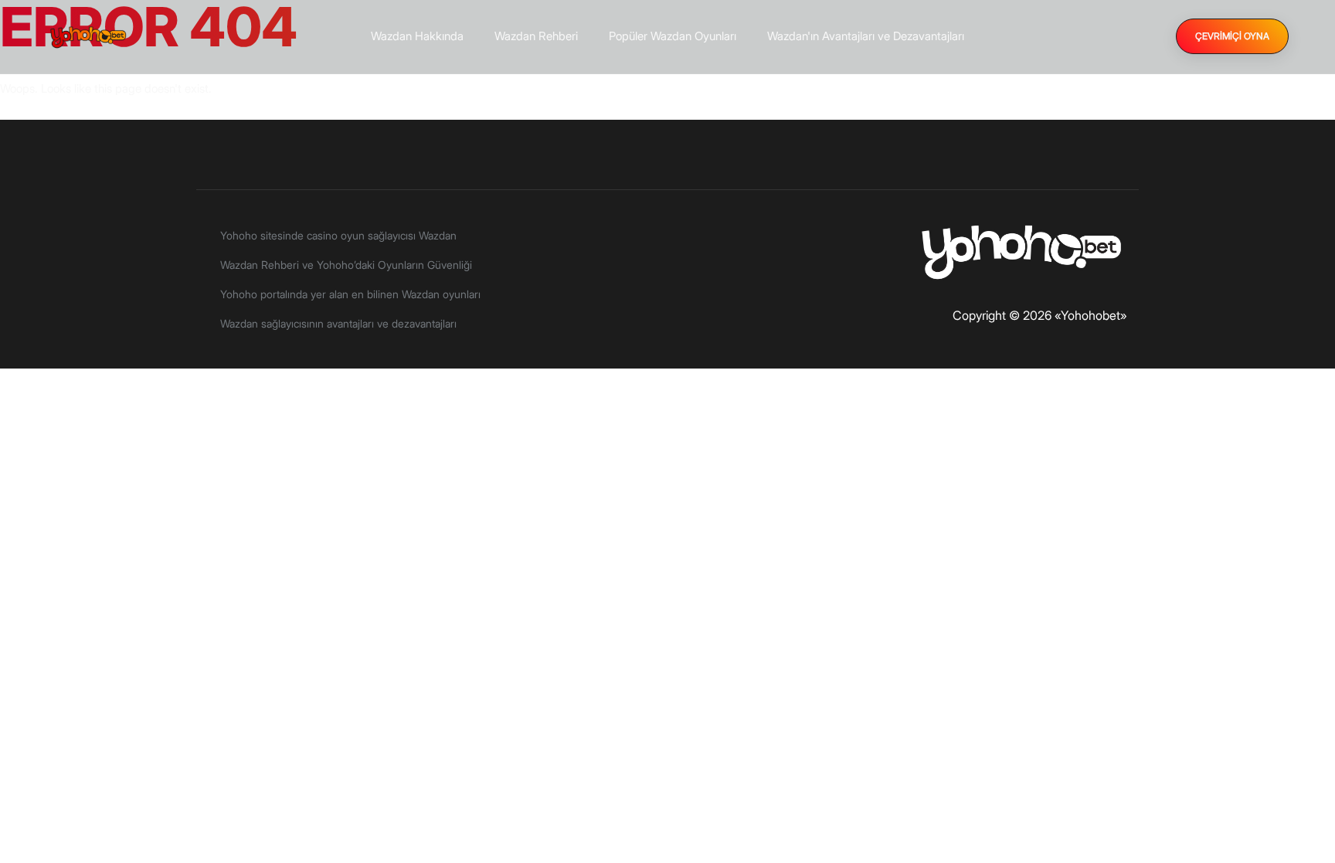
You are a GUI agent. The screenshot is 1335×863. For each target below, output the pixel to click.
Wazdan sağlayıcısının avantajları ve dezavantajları (338, 323)
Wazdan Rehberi (536, 36)
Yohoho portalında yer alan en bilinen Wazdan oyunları (350, 294)
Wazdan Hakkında (417, 36)
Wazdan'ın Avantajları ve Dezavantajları (865, 36)
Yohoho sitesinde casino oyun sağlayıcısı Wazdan (338, 235)
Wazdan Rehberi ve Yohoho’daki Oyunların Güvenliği (346, 264)
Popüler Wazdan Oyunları (672, 36)
